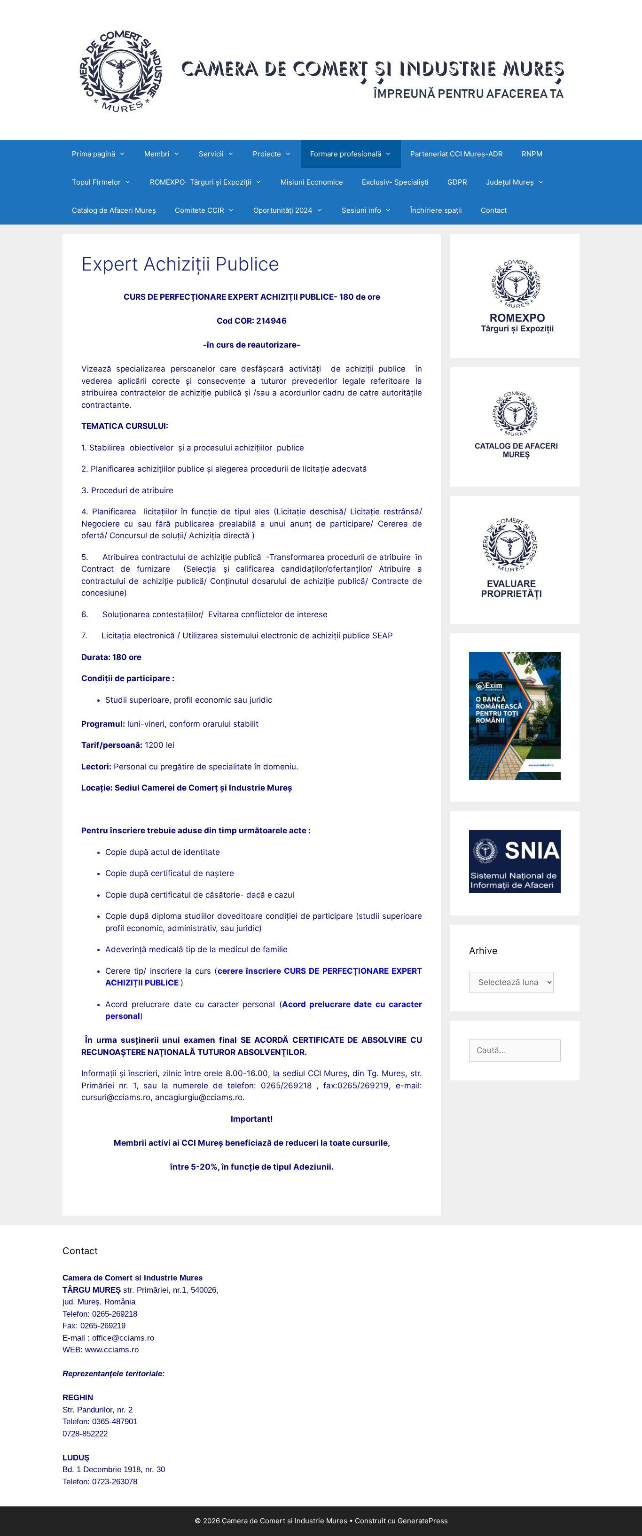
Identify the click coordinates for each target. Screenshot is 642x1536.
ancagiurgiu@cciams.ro (199, 1097)
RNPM (532, 153)
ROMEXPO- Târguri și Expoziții (200, 182)
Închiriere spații (436, 210)
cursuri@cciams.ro (115, 1097)
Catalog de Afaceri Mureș (114, 210)
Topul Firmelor (96, 182)
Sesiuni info (361, 210)
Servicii (211, 153)
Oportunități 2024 (283, 210)
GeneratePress (423, 1520)
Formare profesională (345, 153)
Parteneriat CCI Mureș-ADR (456, 153)
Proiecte (267, 153)
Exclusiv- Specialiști (395, 182)
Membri (157, 153)
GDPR (457, 182)
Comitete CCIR (199, 210)
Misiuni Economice (312, 182)
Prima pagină (93, 153)
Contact (494, 210)
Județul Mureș (510, 182)
